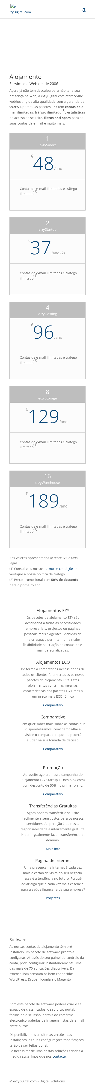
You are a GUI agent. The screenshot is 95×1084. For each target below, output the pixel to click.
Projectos (53, 898)
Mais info (53, 849)
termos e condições (59, 568)
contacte (59, 1056)
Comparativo (53, 705)
